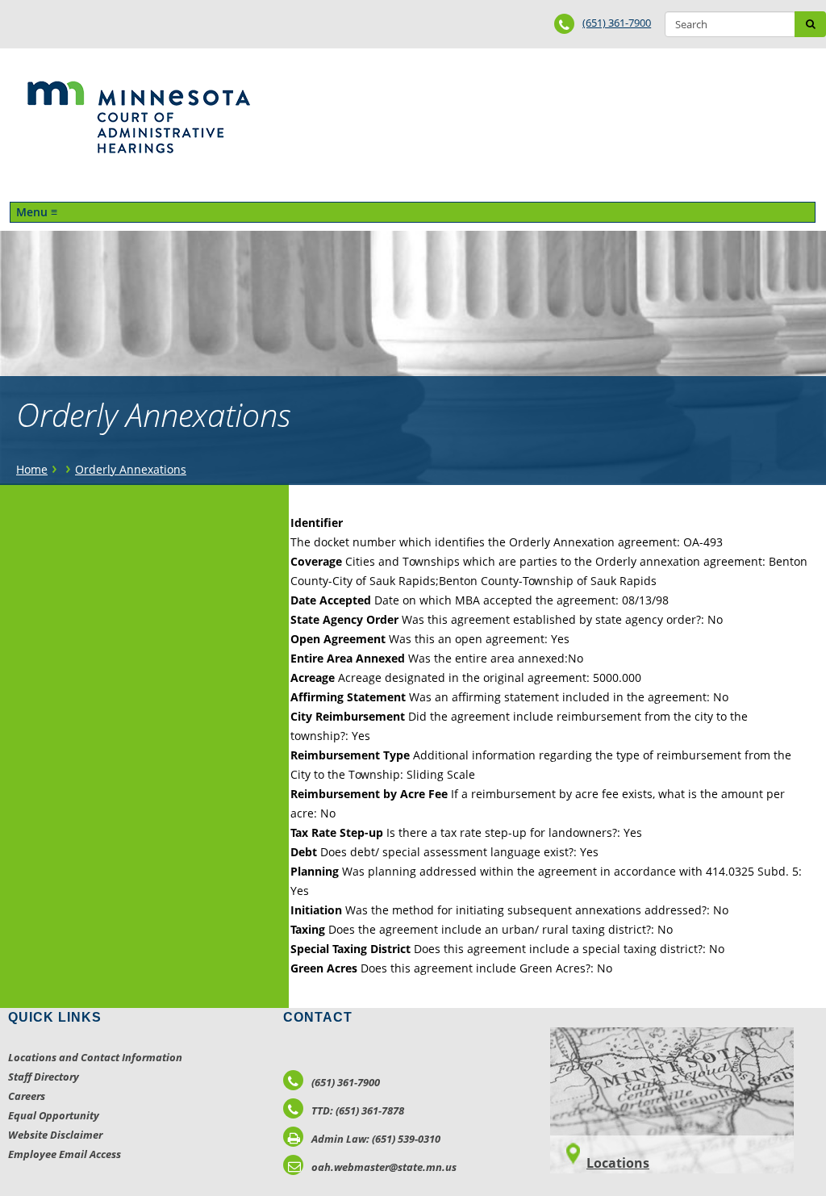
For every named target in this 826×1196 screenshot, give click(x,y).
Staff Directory (43, 1076)
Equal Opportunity (53, 1115)
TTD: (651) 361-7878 (357, 1110)
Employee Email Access (64, 1154)
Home (32, 469)
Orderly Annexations (130, 469)
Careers (26, 1096)
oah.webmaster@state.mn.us (384, 1167)
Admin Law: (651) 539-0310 (375, 1138)
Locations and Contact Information (95, 1057)
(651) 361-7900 (616, 22)
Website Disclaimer (55, 1134)
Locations (617, 1163)
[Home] (138, 117)
